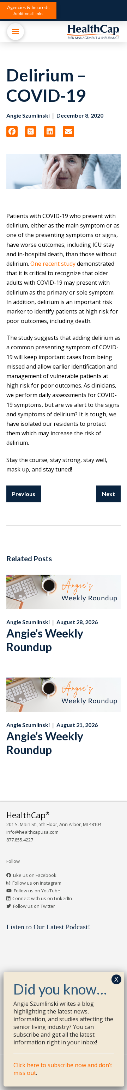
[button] (28, 10)
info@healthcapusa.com (32, 832)
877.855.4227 (19, 840)
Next (108, 493)
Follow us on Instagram (36, 883)
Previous (23, 493)
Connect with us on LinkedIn (42, 898)
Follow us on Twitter (34, 906)
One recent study (52, 263)
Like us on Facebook (34, 875)
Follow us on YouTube (37, 890)
